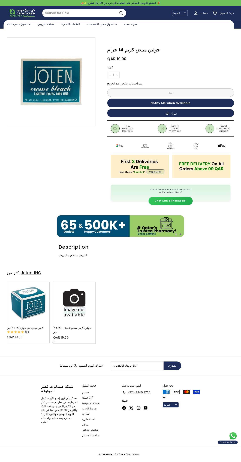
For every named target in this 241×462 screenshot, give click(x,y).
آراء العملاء (87, 398)
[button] (16, 332)
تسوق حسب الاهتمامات (100, 24)
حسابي (85, 392)
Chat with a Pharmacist (170, 200)
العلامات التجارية (70, 24)
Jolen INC (31, 273)
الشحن (124, 84)
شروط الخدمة (89, 408)
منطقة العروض (46, 24)
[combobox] (84, 13)
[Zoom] (51, 82)
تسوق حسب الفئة (17, 24)
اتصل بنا (86, 414)
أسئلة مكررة (88, 419)
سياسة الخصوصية (91, 403)
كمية (110, 68)
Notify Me (89, 283)
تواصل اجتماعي (90, 430)
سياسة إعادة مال (91, 435)
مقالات (85, 424)
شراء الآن (171, 113)
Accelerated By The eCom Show (118, 454)
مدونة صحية (130, 24)
